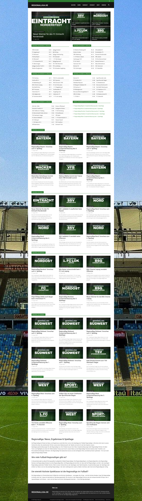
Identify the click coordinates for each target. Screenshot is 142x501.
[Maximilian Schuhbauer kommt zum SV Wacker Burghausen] (43, 168)
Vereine (104, 5)
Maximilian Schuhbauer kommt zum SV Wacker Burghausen (42, 177)
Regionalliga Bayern (35, 144)
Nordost (85, 5)
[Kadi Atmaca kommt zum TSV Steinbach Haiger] (98, 353)
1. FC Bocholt (34, 420)
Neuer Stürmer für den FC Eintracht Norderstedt (40, 210)
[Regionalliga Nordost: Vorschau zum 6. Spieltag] (100, 19)
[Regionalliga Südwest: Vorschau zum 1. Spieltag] (71, 353)
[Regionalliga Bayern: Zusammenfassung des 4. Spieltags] (71, 139)
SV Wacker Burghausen (36, 173)
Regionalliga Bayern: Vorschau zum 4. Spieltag (97, 147)
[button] (108, 5)
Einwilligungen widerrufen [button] (88, 499)
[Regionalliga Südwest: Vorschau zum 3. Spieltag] (43, 323)
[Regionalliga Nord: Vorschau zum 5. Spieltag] (98, 201)
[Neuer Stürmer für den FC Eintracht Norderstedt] (51, 29)
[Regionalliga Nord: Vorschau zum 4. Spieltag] (98, 229)
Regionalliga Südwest (36, 328)
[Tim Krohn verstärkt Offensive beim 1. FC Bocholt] (43, 415)
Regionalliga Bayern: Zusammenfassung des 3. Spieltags (96, 178)
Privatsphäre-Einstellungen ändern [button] (57, 499)
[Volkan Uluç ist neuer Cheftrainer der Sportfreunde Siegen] (71, 386)
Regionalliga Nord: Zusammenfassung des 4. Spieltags (88, 108)
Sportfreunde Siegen (63, 391)
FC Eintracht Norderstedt (39, 31)
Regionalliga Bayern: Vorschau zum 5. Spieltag (42, 147)
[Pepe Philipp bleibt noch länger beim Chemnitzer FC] (43, 289)
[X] (109, 1)
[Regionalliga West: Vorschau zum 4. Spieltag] (43, 386)
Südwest (92, 5)
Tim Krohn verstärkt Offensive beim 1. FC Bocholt (42, 424)
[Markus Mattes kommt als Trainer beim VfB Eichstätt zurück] (71, 168)
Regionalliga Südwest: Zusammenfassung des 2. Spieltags (89, 114)
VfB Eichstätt (61, 173)
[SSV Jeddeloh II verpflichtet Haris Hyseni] (81, 19)
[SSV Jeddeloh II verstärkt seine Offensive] (71, 229)
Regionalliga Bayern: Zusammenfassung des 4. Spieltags (89, 106)
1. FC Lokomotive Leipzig (77, 35)
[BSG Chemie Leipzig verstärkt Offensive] (100, 33)
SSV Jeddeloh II (62, 206)
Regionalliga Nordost (35, 266)
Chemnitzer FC (34, 294)
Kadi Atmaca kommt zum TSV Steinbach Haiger (97, 361)
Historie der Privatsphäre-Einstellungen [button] (74, 499)
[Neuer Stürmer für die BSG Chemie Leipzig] (98, 289)
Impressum (108, 499)
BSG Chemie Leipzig (96, 35)
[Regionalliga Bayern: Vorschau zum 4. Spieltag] (98, 139)
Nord (79, 5)
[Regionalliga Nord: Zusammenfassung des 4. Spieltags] (43, 229)
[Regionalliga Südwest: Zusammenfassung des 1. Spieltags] (43, 353)
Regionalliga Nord (90, 206)
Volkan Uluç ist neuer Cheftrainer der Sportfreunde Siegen (70, 394)
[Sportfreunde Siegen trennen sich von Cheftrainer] (98, 415)
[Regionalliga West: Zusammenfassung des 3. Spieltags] (98, 386)
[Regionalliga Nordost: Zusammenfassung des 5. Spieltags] (71, 289)
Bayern (73, 5)
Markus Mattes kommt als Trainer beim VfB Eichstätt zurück (70, 177)
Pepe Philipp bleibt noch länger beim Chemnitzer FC (42, 297)
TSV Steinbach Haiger (91, 358)
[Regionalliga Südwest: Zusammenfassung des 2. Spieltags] (71, 323)
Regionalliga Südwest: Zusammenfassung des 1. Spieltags (41, 362)
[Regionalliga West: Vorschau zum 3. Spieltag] (71, 415)
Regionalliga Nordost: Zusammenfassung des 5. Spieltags (89, 111)
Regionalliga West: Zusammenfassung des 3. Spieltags (88, 116)
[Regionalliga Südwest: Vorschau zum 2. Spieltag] (98, 323)
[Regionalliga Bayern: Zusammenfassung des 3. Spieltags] (98, 168)
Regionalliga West (35, 391)
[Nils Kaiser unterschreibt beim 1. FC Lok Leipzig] (81, 33)
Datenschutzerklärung (99, 499)
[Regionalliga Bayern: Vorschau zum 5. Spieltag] (43, 139)
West (98, 5)
